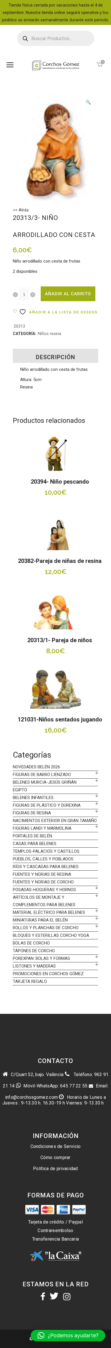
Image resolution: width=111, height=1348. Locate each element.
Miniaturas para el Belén (40, 920)
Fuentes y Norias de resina (42, 874)
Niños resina (49, 333)
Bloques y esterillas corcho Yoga (51, 935)
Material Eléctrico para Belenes (49, 912)
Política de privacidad (55, 1168)
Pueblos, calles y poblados (43, 859)
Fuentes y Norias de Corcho (43, 882)
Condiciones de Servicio (55, 1146)
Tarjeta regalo (30, 981)
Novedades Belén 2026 (36, 766)
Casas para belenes (34, 843)
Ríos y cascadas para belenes (46, 866)
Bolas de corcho (31, 943)
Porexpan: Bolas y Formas (41, 958)
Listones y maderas (34, 966)
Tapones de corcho (34, 950)
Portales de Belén (32, 836)
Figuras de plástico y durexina (47, 805)
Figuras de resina (32, 813)
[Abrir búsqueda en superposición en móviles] (55, 38)
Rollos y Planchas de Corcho (46, 927)
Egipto (20, 789)
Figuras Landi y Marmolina (42, 828)
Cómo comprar (55, 1157)
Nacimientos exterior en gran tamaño (55, 820)
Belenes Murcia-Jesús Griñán (45, 782)
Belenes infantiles (33, 797)
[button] (88, 103)
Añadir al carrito (68, 293)
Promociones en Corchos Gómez (48, 973)
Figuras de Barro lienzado (42, 774)
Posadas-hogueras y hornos (44, 889)
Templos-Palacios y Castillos (46, 851)
